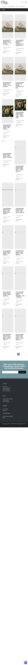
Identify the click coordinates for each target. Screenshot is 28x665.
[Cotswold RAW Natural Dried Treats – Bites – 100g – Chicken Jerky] (20, 104)
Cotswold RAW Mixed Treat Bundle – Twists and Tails (7, 84)
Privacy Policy (6, 400)
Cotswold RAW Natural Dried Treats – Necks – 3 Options (7, 293)
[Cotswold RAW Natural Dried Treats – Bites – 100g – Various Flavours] (20, 152)
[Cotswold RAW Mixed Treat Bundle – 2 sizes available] (7, 26)
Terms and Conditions (8, 398)
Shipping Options (7, 388)
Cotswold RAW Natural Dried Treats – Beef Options (7, 126)
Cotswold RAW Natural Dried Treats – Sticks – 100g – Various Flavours (7, 337)
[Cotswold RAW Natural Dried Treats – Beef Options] (7, 111)
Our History (5, 409)
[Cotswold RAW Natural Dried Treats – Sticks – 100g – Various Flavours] (7, 320)
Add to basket (19, 52)
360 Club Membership (8, 416)
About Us (5, 410)
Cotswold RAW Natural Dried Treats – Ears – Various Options (20, 210)
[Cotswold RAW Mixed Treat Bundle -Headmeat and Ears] (20, 69)
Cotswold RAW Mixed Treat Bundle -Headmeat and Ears (20, 85)
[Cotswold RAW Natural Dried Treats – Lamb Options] (20, 237)
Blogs (4, 417)
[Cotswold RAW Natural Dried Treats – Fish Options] (7, 237)
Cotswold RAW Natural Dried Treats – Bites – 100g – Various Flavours (20, 169)
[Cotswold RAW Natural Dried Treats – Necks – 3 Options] (7, 278)
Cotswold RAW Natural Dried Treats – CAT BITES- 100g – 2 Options (7, 211)
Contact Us (5, 386)
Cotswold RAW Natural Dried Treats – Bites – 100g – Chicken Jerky (20, 115)
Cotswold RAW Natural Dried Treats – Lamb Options (20, 252)
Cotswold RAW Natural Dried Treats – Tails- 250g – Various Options (20, 337)
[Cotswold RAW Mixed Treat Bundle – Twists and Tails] (7, 69)
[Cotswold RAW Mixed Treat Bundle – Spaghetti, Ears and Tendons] (20, 26)
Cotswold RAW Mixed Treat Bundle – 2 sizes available (7, 42)
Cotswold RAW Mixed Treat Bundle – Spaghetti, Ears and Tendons (20, 43)
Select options (6, 51)
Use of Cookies (6, 401)
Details (4, 52)
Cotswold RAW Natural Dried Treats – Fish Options (7, 252)
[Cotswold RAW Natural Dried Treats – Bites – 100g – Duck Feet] (7, 146)
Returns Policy (6, 389)
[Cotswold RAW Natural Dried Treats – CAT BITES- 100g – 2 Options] (7, 195)
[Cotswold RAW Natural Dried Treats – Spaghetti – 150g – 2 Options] (20, 278)
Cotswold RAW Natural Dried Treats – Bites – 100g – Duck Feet (7, 155)
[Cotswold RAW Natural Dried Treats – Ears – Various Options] (20, 195)
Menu (4, 9)
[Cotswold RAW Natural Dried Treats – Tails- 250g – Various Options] (20, 320)
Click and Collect (6, 390)
